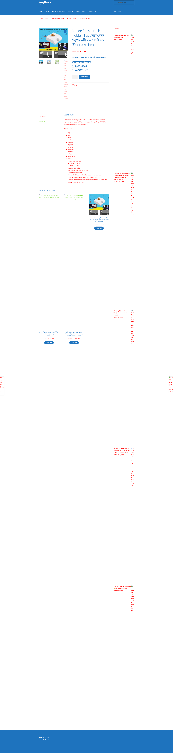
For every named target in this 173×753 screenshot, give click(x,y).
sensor (47, 18)
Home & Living (80, 11)
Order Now (84, 77)
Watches (70, 11)
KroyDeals (45, 2)
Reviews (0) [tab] (42, 121)
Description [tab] (42, 116)
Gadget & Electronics (58, 11)
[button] (65, 31)
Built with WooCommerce (47, 740)
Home (40, 11)
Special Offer (92, 11)
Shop (47, 11)
